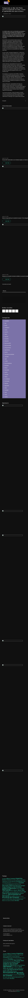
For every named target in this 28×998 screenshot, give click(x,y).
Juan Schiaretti (5, 891)
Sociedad (6, 390)
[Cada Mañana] (7, 4)
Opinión (6, 372)
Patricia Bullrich (13, 896)
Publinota (6, 383)
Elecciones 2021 (7, 343)
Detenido (4, 884)
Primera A (21, 896)
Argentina (19, 878)
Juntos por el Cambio (18, 891)
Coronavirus (19, 881)
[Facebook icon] (12, 993)
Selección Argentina (17, 899)
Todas (5, 394)
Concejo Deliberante (12, 881)
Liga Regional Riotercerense (14, 892)
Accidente (4, 878)
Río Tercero (10, 899)
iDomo (18, 991)
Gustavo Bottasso (20, 888)
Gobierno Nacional (9, 888)
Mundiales (6, 365)
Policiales (6, 374)
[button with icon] (3, 311)
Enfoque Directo (7, 347)
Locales (6, 361)
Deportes (6, 336)
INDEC (12, 890)
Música (5, 367)
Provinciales (6, 381)
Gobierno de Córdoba (13, 887)
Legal (5, 358)
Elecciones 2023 (7, 345)
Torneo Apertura (8, 900)
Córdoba (21, 883)
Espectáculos (7, 349)
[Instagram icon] (16, 993)
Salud (5, 387)
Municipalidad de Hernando (11, 895)
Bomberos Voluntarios (6, 879)
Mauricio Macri (5, 894)
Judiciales (6, 356)
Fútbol (4, 887)
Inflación (15, 890)
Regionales (6, 385)
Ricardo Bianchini (15, 975)
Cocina (5, 329)
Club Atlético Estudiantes (16, 879)
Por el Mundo (7, 378)
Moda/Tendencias (8, 363)
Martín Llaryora (20, 893)
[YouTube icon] (15, 993)
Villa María (17, 900)
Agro (5, 323)
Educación (6, 341)
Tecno (5, 392)
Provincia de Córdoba (10, 898)
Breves (5, 325)
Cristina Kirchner (7, 882)
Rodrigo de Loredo (5, 899)
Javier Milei (20, 890)
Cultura (5, 334)
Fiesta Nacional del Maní (9, 354)
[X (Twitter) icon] (14, 993)
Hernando (6, 890)
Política (5, 376)
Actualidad (6, 320)
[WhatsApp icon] (11, 993)
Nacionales (6, 370)
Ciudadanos (6, 327)
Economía (6, 338)
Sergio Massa (18, 977)
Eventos (6, 352)
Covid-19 (6, 332)
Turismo (6, 396)
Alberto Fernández (11, 878)
